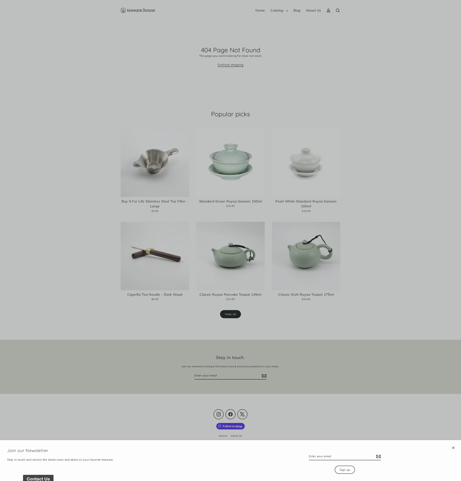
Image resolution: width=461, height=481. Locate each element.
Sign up (345, 469)
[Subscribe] (378, 456)
